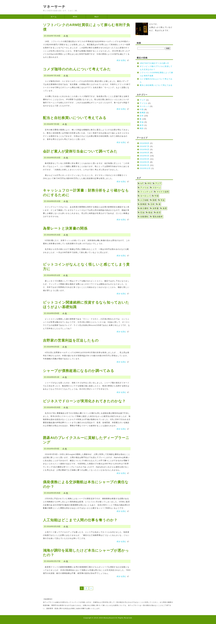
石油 (142, 122)
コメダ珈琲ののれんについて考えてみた (77, 69)
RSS (75, 17)
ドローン (156, 188)
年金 (163, 200)
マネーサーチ (54, 7)
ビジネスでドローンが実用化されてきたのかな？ (84, 401)
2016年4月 (144, 156)
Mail (96, 17)
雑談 (142, 128)
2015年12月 (145, 168)
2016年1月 (144, 165)
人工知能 (144, 200)
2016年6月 (144, 149)
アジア (142, 100)
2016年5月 (144, 153)
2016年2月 (144, 162)
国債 (154, 200)
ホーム (54, 17)
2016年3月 (144, 159)
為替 (165, 208)
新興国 (142, 113)
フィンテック (146, 192)
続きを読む (121, 60)
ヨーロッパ (144, 106)
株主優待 (144, 208)
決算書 (155, 208)
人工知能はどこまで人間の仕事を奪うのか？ (80, 520)
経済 (142, 125)
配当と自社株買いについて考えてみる (75, 118)
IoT (141, 183)
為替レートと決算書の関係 (65, 228)
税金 (150, 213)
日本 (142, 116)
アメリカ (143, 103)
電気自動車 (157, 217)
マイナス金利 (163, 192)
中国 (142, 109)
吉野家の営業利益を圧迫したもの (71, 340)
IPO (149, 183)
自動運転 (144, 217)
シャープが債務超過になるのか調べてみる (78, 371)
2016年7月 (144, 146)
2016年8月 (144, 143)
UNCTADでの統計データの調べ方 (154, 63)
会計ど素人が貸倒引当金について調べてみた (80, 151)
